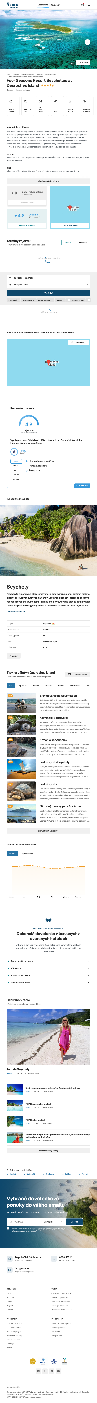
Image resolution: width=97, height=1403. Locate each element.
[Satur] (13, 4)
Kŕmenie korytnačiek (53, 740)
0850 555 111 (65, 1257)
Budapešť (30, 1174)
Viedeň (12, 1174)
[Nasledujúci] (87, 42)
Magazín (10, 1305)
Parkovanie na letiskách (60, 1301)
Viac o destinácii (14, 611)
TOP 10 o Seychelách (35, 1120)
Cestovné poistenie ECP (61, 1293)
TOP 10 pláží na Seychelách (38, 1104)
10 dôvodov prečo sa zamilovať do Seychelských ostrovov (54, 1088)
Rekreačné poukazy (14, 1335)
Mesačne (83, 242)
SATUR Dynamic (13, 1339)
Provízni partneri (57, 1327)
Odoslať (74, 1222)
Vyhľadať (48, 293)
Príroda (61, 685)
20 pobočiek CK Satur (26, 1257)
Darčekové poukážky (59, 1297)
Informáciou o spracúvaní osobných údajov (23, 1231)
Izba (14, 470)
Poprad (84, 1174)
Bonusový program (14, 1331)
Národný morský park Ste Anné (60, 806)
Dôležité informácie (14, 1323)
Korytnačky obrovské (54, 717)
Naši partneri (56, 1335)
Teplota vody (27, 853)
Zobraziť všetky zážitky (47, 831)
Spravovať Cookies (13, 1387)
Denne (68, 242)
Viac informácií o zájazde (48, 181)
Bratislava (49, 1174)
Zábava (89, 685)
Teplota (12, 853)
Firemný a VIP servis (59, 1305)
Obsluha (16, 466)
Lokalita (16, 475)
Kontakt (10, 1309)
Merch (9, 1347)
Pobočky (10, 1297)
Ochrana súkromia (14, 1327)
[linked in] (45, 1371)
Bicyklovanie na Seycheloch (58, 695)
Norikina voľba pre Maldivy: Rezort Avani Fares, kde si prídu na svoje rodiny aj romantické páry (58, 1136)
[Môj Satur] (82, 4)
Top (10, 685)
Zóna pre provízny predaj (61, 1323)
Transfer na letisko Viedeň (61, 1309)
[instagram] (51, 1371)
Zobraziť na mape (79, 674)
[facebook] (38, 1371)
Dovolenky (55, 5)
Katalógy (10, 1343)
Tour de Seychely (18, 1069)
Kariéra (9, 1301)
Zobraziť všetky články (48, 1150)
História (36, 685)
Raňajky (16, 479)
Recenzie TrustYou (27, 225)
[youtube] (58, 1371)
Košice (68, 1174)
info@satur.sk (22, 1268)
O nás (9, 1293)
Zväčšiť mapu (80, 342)
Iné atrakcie (75, 685)
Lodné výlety (48, 784)
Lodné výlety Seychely (54, 762)
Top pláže (22, 685)
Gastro (48, 685)
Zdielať (15, 656)
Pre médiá (55, 1331)
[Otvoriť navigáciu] (89, 4)
